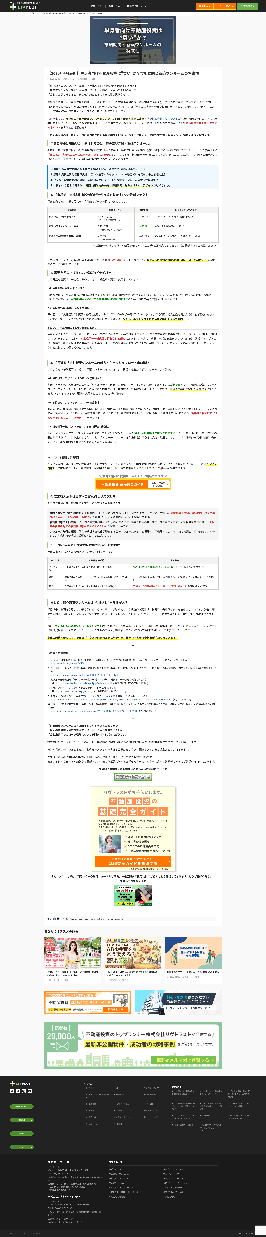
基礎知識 (92, 1104)
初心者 (119, 1110)
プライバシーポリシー (25, 1233)
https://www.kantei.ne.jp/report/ (74, 691)
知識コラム (96, 6)
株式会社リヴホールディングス (123, 1187)
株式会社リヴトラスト (165, 118)
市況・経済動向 (150, 1094)
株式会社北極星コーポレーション (124, 1191)
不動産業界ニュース (137, 6)
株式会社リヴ (115, 1169)
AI (117, 1088)
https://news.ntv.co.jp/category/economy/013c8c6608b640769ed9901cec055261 (93, 711)
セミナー (22, 1147)
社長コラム (93, 1123)
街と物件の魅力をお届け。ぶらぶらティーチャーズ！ (211, 1127)
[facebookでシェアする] (54, 919)
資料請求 (247, 6)
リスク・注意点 (122, 1104)
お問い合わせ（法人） (22, 1106)
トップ (30, 13)
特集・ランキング (151, 1110)
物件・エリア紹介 (151, 1117)
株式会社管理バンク (172, 1196)
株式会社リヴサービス (173, 1178)
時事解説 (120, 1094)
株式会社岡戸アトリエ (173, 1191)
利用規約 (37, 1233)
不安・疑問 (148, 1104)
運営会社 (13, 1233)
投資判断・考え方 (151, 1088)
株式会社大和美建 (117, 1196)
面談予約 (203, 6)
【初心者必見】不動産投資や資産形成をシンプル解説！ (211, 1106)
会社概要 (206, 1115)
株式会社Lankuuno (117, 1182)
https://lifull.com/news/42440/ (67, 663)
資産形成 (92, 1117)
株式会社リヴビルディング (121, 1178)
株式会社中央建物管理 (173, 1187)
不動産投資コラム (123, 1117)
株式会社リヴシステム (119, 1173)
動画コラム (114, 6)
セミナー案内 (224, 6)
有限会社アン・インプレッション (178, 1182)
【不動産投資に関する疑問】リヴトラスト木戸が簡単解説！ (238, 1094)
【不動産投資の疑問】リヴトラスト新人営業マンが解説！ (183, 1106)
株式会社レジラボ (171, 1173)
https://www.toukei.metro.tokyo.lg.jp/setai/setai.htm (85, 683)
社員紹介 (120, 1123)
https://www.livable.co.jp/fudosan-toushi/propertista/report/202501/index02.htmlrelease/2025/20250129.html (110, 699)
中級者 (91, 1110)
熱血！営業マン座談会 (184, 1124)
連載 (90, 1088)
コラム (36, 13)
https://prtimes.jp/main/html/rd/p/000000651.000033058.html (84, 674)
